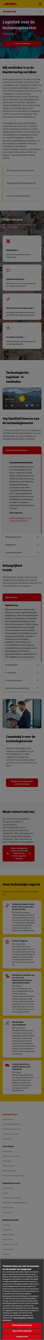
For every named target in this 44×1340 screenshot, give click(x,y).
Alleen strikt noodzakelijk (22, 1331)
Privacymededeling (19, 1318)
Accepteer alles (22, 1337)
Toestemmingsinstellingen (22, 1325)
